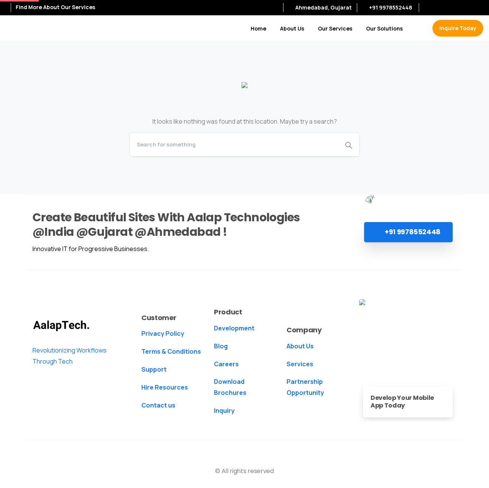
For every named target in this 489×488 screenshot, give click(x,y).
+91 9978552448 (390, 7)
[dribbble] (475, 7)
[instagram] (464, 7)
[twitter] (441, 7)
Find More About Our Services (56, 7)
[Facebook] (430, 7)
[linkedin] (452, 7)
